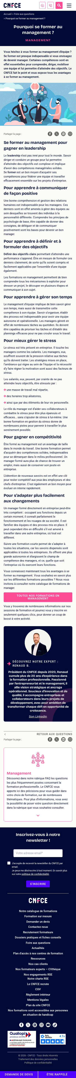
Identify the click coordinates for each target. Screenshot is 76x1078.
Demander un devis (38, 921)
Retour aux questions (54, 734)
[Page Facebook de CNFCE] (21, 1025)
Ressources (38, 958)
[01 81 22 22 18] (50, 5)
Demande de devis (19, 1074)
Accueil (7, 14)
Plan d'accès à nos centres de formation (38, 953)
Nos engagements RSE (38, 974)
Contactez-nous (38, 927)
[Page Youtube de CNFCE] (48, 1025)
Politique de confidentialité (38, 1062)
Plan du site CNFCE (38, 1005)
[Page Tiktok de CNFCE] (55, 1025)
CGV (38, 989)
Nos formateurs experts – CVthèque (38, 969)
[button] (38, 784)
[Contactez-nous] (42, 5)
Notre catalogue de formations (38, 911)
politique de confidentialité (35, 874)
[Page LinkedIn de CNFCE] (34, 1025)
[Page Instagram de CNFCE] (41, 1025)
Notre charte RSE (38, 978)
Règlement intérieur (38, 994)
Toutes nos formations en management (38, 597)
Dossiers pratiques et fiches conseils (38, 937)
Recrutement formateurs (38, 932)
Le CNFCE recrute (38, 984)
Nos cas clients (38, 964)
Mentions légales (38, 1000)
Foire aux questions (24, 14)
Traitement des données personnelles (38, 1059)
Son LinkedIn (38, 716)
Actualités (38, 948)
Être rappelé (57, 1074)
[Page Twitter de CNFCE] (28, 1025)
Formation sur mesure (38, 916)
